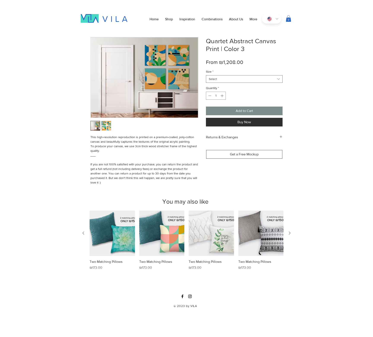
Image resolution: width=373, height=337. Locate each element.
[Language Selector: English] (271, 19)
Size (209, 71)
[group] (186, 246)
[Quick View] (112, 233)
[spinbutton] (216, 95)
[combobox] (244, 79)
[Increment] (222, 95)
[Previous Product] (83, 233)
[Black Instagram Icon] (190, 296)
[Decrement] (209, 95)
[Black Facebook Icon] (182, 296)
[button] (253, 19)
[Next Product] (289, 233)
